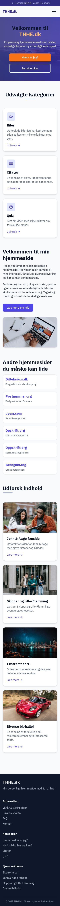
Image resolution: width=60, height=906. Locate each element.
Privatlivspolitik (12, 813)
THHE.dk (10, 11)
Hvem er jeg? (30, 57)
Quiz (5, 856)
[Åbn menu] (54, 11)
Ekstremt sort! (11, 872)
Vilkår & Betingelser (15, 807)
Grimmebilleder (12, 888)
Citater (7, 850)
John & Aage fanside (15, 877)
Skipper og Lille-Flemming (18, 883)
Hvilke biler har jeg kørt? (17, 845)
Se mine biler (30, 68)
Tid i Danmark (17, 2)
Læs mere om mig (18, 307)
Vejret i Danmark (41, 2)
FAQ (5, 818)
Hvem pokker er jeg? (15, 840)
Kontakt (7, 823)
